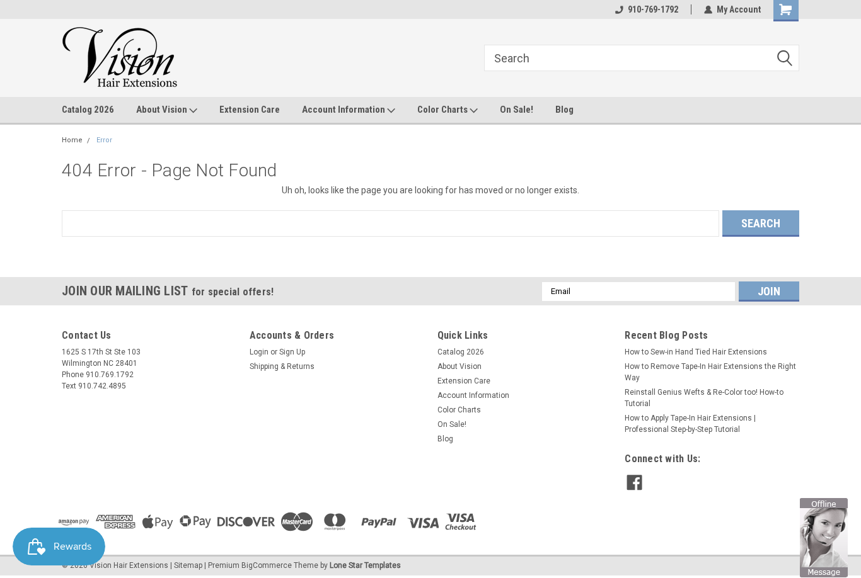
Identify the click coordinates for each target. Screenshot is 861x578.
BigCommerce (266, 565)
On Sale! (516, 109)
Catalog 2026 (88, 109)
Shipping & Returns (282, 366)
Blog (564, 109)
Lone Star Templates (365, 565)
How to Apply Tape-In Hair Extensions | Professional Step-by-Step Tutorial (690, 424)
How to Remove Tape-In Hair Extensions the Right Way (710, 372)
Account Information (344, 109)
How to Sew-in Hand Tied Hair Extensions (696, 352)
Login (259, 352)
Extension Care (249, 109)
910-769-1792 (653, 9)
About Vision (162, 109)
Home (72, 140)
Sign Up (292, 352)
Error (104, 140)
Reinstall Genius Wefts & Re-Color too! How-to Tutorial (704, 398)
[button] (823, 537)
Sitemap (188, 565)
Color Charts (443, 109)
